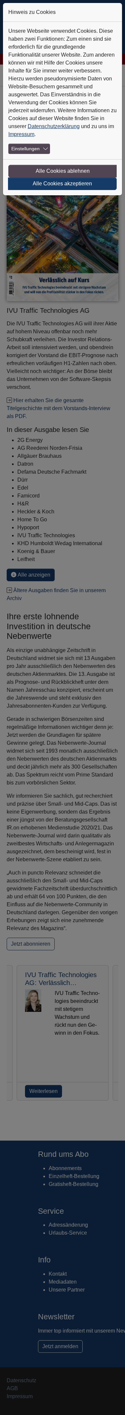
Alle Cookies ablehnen (63, 171)
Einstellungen (25, 148)
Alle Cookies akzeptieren (62, 183)
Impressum (21, 134)
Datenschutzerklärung (54, 126)
